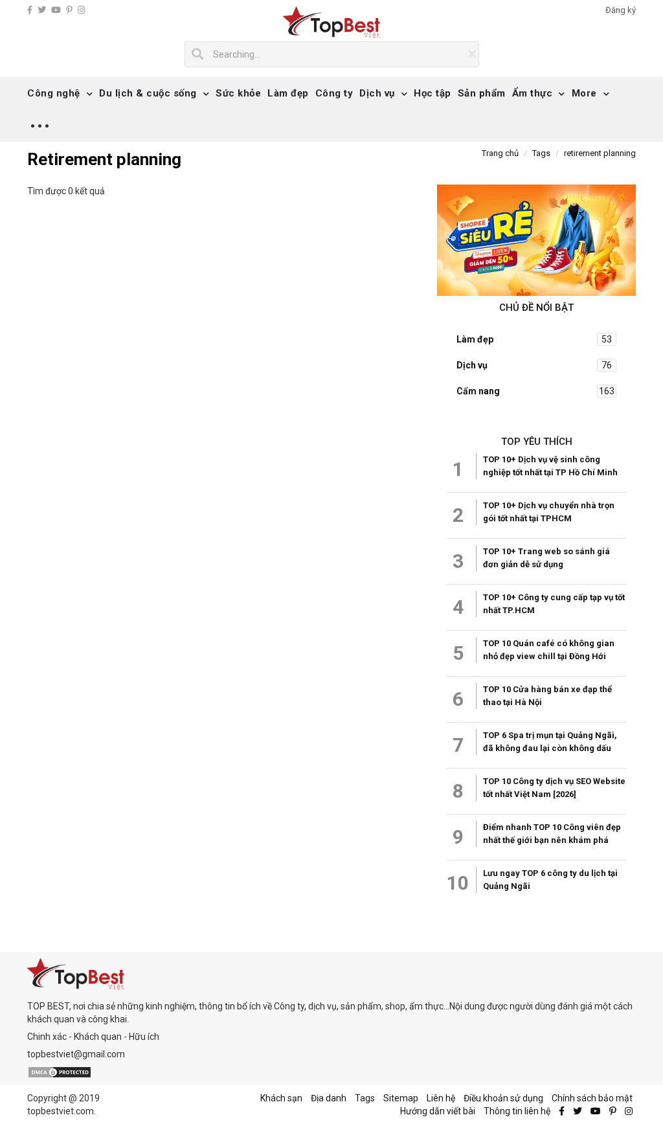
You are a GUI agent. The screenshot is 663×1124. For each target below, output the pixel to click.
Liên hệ (441, 1098)
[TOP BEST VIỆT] (332, 22)
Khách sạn (281, 1098)
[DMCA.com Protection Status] (59, 1071)
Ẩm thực (532, 93)
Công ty (334, 93)
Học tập (432, 93)
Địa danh (328, 1098)
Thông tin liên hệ (517, 1111)
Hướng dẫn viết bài (437, 1111)
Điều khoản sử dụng (503, 1098)
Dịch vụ (377, 93)
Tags (365, 1098)
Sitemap (400, 1098)
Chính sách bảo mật (592, 1098)
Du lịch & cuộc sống (148, 93)
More (584, 93)
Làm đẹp (288, 93)
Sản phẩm (482, 93)
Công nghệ (53, 93)
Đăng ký (620, 10)
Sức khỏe (238, 93)
